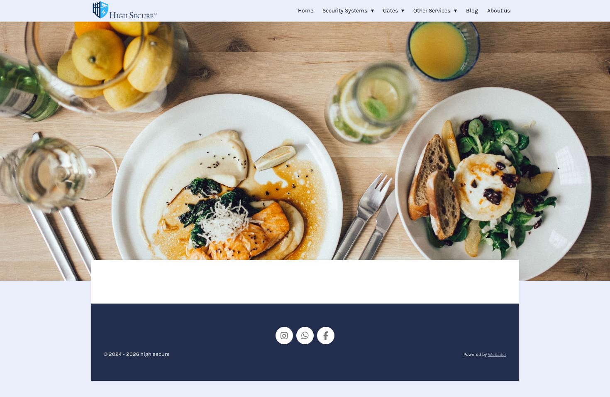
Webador (497, 354)
